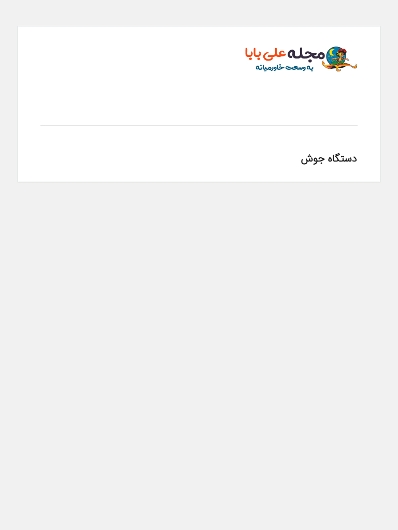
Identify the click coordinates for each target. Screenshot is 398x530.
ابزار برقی (266, 115)
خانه (351, 115)
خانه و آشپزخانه (312, 115)
